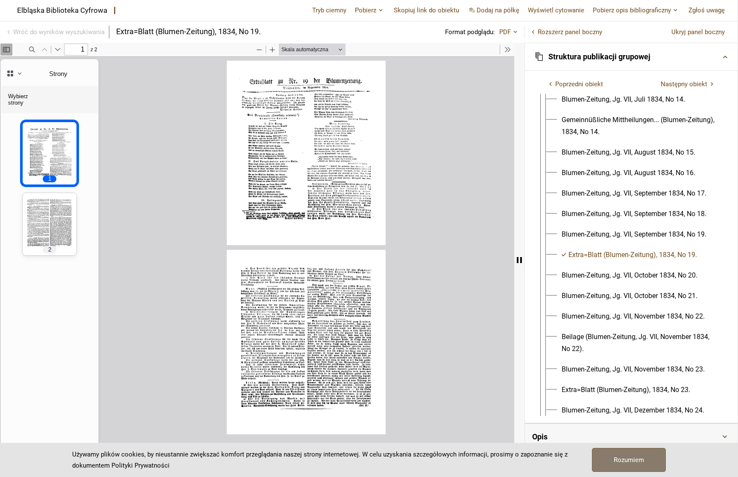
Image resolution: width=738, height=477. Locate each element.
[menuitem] (623, 99)
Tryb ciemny (329, 10)
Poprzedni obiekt (579, 84)
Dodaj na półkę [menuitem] (498, 10)
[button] (631, 56)
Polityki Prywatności (140, 465)
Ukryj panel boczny (698, 32)
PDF (505, 32)
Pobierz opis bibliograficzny (632, 10)
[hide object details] (519, 260)
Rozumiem (629, 460)
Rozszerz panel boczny (570, 32)
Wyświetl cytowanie (556, 10)
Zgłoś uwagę (706, 10)
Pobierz (365, 10)
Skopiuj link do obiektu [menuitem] (426, 10)
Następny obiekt (684, 84)
